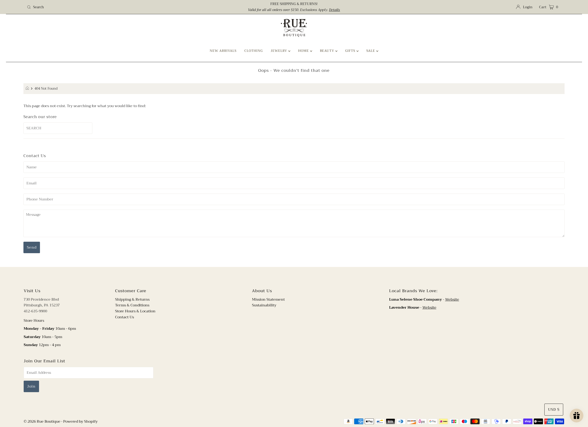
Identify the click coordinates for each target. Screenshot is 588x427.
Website (452, 299)
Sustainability (264, 305)
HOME (304, 50)
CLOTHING (253, 50)
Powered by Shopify (80, 421)
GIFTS (350, 50)
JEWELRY (279, 50)
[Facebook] (290, 277)
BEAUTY (327, 50)
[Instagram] (297, 277)
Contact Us (124, 317)
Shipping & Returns (132, 299)
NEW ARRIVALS (223, 50)
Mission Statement (268, 299)
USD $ (554, 409)
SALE (371, 50)
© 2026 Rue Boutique (42, 421)
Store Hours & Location (135, 311)
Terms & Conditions (132, 305)
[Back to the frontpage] (28, 89)
